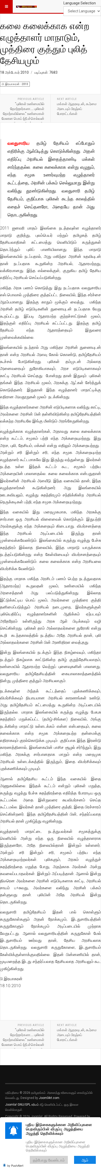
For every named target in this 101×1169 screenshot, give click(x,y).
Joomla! (11, 1104)
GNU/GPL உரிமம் (28, 1104)
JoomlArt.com (49, 1098)
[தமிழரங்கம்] (26, 6)
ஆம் (85, 1160)
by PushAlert (15, 1165)
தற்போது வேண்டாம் (49, 1160)
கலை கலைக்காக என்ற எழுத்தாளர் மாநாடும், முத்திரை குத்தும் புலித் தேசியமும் (44, 42)
